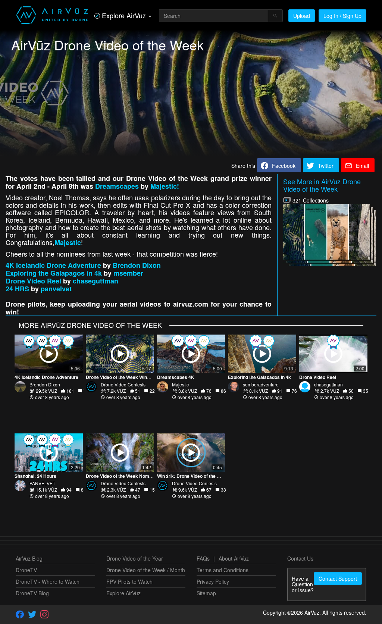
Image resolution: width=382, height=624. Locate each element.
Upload (301, 15)
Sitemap (206, 593)
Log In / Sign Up (342, 15)
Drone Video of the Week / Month (145, 570)
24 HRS (17, 289)
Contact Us (300, 558)
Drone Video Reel (33, 281)
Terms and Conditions (222, 570)
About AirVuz (234, 558)
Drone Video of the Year (134, 558)
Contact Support (338, 578)
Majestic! (164, 186)
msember (128, 273)
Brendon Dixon (137, 265)
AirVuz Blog (29, 558)
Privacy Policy (213, 581)
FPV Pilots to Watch (129, 581)
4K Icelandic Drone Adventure (53, 265)
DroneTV (26, 570)
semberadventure (261, 384)
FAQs (203, 558)
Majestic (67, 242)
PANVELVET (42, 483)
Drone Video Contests (123, 384)
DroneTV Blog (32, 593)
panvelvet (56, 289)
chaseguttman (95, 281)
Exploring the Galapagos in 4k (54, 273)
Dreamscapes (117, 186)
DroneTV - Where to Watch (47, 581)
